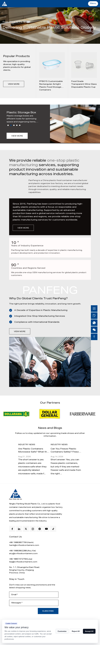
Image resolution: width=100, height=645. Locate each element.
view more (14, 84)
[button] (8, 125)
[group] (52, 71)
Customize (62, 631)
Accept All (89, 631)
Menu (93, 4)
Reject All (76, 631)
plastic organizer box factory (49, 507)
